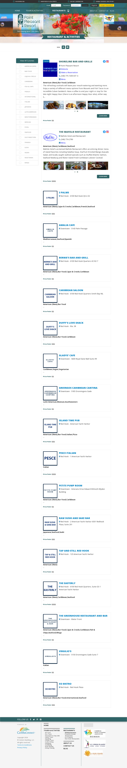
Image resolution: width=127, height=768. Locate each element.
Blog (112, 11)
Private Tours (49, 740)
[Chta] (97, 733)
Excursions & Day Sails (52, 736)
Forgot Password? (106, 5)
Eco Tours (48, 734)
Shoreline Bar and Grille (75, 61)
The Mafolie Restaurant (75, 131)
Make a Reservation (69, 72)
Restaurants (58, 10)
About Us (93, 11)
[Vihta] (97, 753)
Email (48, 5)
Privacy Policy (22, 747)
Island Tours (49, 737)
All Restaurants (70, 732)
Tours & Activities (34, 10)
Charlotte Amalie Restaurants (70, 734)
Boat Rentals (49, 746)
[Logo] (97, 744)
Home (17, 10)
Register (94, 5)
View (58, 47)
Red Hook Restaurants (72, 739)
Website (64, 69)
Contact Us (103, 11)
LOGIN (85, 5)
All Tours (48, 732)
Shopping (48, 743)
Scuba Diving (49, 742)
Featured (46, 61)
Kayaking (48, 739)
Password (66, 5)
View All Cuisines (27, 60)
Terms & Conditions (24, 745)
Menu (63, 79)
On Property (69, 737)
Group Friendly (49, 748)
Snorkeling (48, 745)
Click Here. (35, 31)
